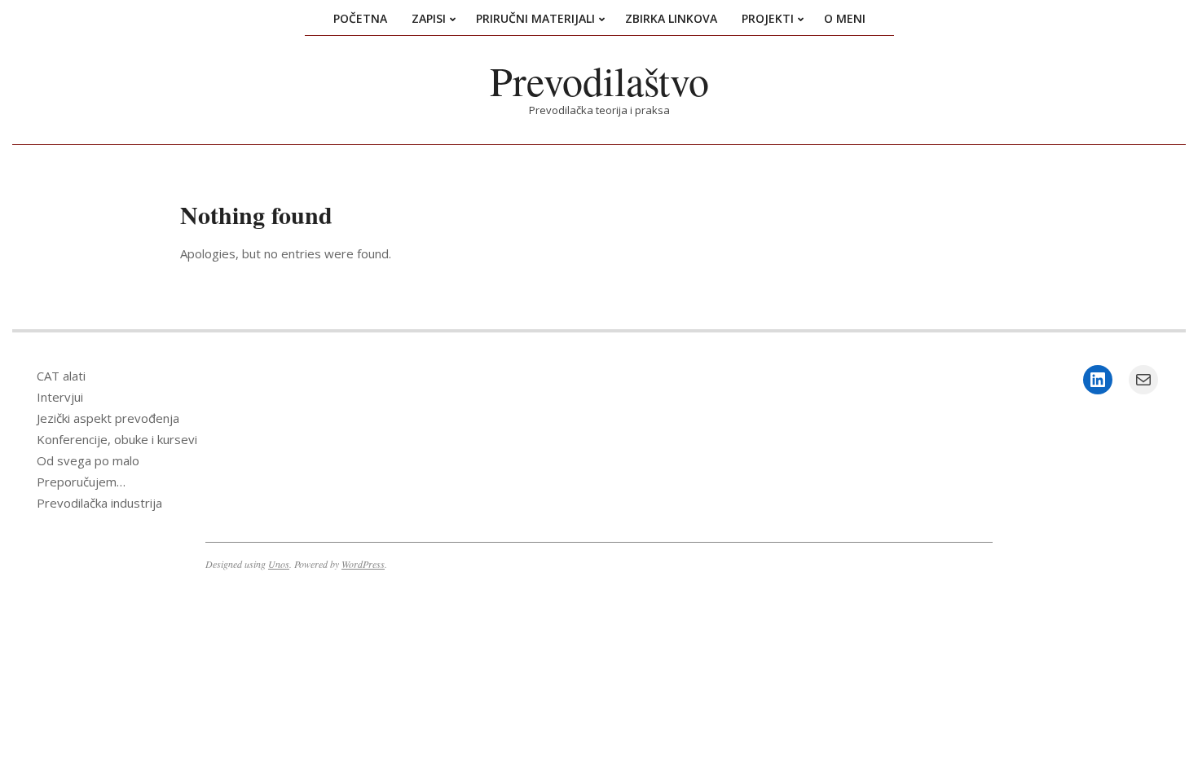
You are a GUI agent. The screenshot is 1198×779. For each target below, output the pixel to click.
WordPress (363, 563)
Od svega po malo (88, 460)
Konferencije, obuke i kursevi (117, 439)
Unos (278, 563)
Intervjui (60, 397)
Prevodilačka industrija (99, 503)
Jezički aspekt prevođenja (108, 418)
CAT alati (61, 375)
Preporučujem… (81, 481)
